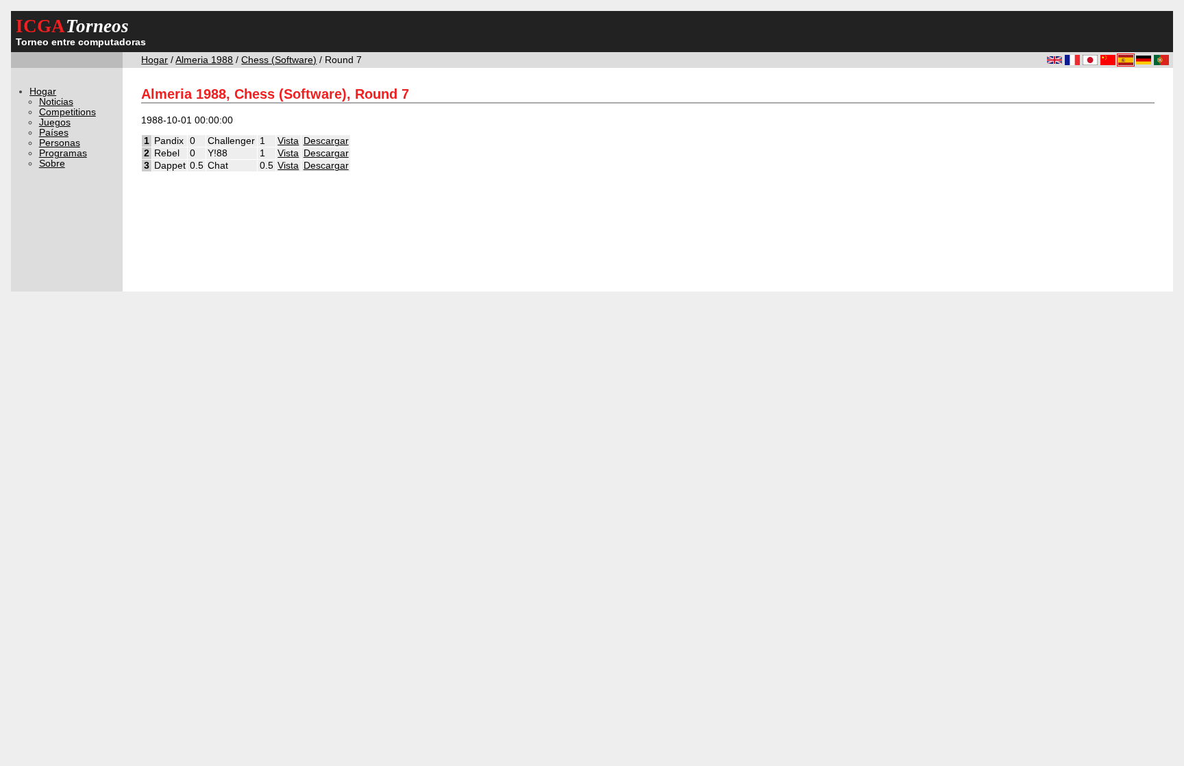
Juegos (55, 122)
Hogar (154, 60)
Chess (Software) (279, 60)
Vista (288, 141)
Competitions (67, 112)
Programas (63, 153)
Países (54, 133)
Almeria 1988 (204, 60)
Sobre (52, 163)
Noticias (56, 102)
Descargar (326, 141)
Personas (59, 143)
